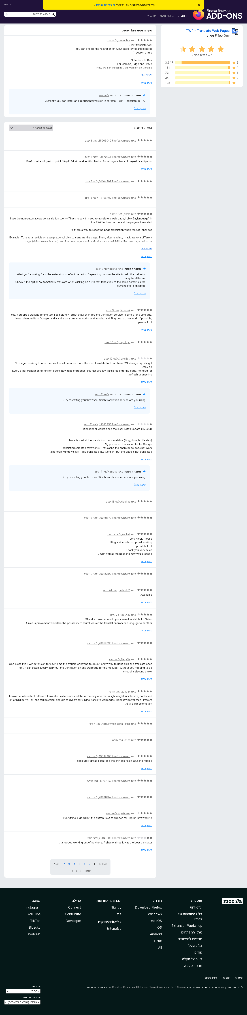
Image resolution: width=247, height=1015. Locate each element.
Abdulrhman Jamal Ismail (116, 723)
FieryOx (125, 659)
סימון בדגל (146, 82)
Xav (128, 614)
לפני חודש (92, 643)
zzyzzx (126, 691)
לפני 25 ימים (117, 614)
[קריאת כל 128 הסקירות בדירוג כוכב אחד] (202, 82)
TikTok (35, 921)
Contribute (73, 914)
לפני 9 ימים (112, 310)
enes (127, 740)
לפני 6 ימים (91, 181)
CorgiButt (124, 358)
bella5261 (124, 590)
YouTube (34, 914)
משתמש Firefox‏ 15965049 (114, 140)
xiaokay (125, 501)
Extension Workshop (186, 926)
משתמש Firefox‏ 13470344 (114, 156)
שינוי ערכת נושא (32, 997)
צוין (227, 987)
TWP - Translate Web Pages (208, 31)
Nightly (115, 907)
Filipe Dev (222, 35)
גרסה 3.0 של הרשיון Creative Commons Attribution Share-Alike (148, 987)
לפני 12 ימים (111, 358)
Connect (74, 907)
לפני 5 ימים (91, 156)
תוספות (196, 901)
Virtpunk (125, 310)
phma (127, 213)
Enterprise (113, 928)
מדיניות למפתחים (190, 939)
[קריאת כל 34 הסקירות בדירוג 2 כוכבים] (202, 77)
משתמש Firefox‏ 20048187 (114, 797)
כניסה (7, 4)
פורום (198, 952)
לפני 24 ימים (110, 590)
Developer (73, 921)
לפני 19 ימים (90, 573)
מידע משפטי (211, 977)
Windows (155, 914)
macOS (156, 921)
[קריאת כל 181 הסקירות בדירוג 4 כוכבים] (202, 67)
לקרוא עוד (146, 74)
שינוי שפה (35, 986)
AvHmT (126, 534)
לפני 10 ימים (111, 342)
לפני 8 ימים (116, 213)
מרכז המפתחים (191, 932)
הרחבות (183, 15)
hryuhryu (125, 342)
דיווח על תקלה (192, 959)
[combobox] (30, 14)
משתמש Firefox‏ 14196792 (114, 197)
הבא (56, 864)
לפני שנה (111, 40)
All (160, 947)
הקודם (103, 864)
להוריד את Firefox (105, 4)
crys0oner (124, 813)
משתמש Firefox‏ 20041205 (114, 837)
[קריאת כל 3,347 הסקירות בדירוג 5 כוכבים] (202, 62)
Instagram (33, 907)
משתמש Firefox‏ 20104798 (114, 181)
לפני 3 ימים (91, 140)
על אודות (196, 907)
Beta (117, 914)
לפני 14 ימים (90, 517)
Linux (158, 941)
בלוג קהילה (194, 946)
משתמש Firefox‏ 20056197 (114, 573)
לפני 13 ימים (113, 501)
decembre (124, 40)
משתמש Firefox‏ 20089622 (114, 517)
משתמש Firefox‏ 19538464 (114, 756)
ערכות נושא (167, 15)
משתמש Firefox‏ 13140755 (114, 424)
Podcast (34, 934)
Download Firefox (148, 907)
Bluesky (35, 927)
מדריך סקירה (193, 966)
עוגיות (226, 977)
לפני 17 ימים (114, 534)
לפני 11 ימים (102, 394)
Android (156, 934)
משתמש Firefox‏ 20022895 (114, 643)
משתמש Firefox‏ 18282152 (115, 780)
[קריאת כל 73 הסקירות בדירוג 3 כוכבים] (202, 72)
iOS (159, 927)
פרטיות (239, 977)
